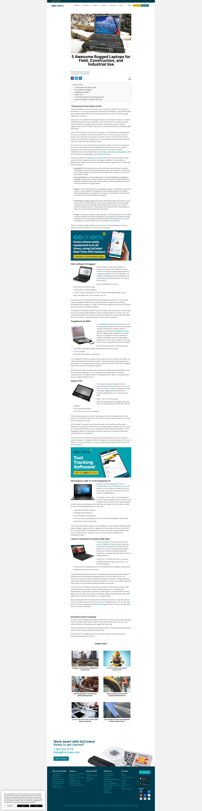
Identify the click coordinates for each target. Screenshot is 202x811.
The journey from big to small (85, 87)
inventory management (118, 152)
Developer (89, 777)
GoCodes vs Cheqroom (76, 785)
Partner (123, 779)
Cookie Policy (77, 805)
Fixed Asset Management (111, 779)
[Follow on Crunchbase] (145, 795)
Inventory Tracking (58, 779)
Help (122, 787)
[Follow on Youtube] (141, 795)
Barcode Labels (108, 775)
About (123, 773)
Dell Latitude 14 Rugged (83, 90)
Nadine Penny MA (84, 72)
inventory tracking (101, 604)
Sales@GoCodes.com (67, 752)
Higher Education (57, 787)
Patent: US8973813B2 (119, 805)
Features (103, 5)
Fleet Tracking (108, 781)
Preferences (10, 805)
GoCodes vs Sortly (75, 783)
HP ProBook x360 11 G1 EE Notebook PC (89, 97)
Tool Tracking (56, 777)
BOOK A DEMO (61, 759)
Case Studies (90, 779)
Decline (23, 805)
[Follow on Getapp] (149, 798)
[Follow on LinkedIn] (149, 791)
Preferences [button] (32, 802)
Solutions (77, 5)
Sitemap (109, 805)
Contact (123, 775)
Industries (86, 5)
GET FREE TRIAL (145, 772)
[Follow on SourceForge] (145, 798)
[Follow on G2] (149, 795)
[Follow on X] (145, 791)
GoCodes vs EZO (74, 775)
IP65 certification (115, 219)
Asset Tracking (108, 773)
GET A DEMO (137, 5)
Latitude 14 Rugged (103, 276)
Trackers (94, 5)
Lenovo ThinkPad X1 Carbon (107, 544)
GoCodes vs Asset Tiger (76, 777)
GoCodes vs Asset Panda (76, 773)
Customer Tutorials (92, 775)
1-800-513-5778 (63, 749)
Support (88, 773)
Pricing (121, 5)
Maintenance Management (112, 785)
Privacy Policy (68, 805)
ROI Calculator (108, 792)
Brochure (124, 781)
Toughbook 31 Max (122, 331)
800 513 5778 (56, 1)
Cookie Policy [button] (37, 800)
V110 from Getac (109, 388)
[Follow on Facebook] (141, 791)
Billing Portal (125, 785)
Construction (56, 785)
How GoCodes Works (127, 777)
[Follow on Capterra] (141, 798)
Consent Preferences (88, 805)
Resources (112, 5)
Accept (36, 805)
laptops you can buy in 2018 (97, 158)
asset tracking (102, 152)
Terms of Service (101, 805)
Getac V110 (79, 95)
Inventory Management (111, 783)
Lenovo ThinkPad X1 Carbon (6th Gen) (88, 99)
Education (107, 777)
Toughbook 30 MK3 (82, 92)
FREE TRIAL (145, 5)
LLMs (87, 781)
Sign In (130, 5)
